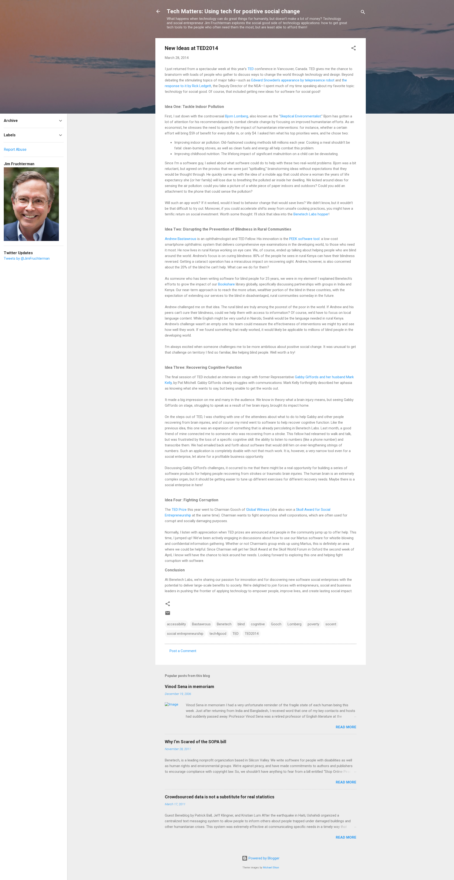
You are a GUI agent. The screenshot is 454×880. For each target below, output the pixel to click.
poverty (313, 624)
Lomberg (294, 624)
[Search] (363, 13)
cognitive (258, 624)
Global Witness (257, 509)
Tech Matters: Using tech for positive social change (233, 11)
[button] (353, 49)
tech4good (218, 633)
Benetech (224, 624)
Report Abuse (15, 149)
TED (251, 69)
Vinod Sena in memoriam (189, 686)
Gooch (276, 624)
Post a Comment (183, 651)
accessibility (176, 624)
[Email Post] (167, 615)
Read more (346, 727)
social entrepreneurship (185, 633)
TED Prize (179, 509)
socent (330, 624)
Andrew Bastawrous (180, 239)
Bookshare (227, 284)
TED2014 (251, 633)
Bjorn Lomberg (236, 116)
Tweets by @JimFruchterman (27, 258)
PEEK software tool (304, 239)
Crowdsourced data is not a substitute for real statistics (219, 796)
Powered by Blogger (263, 858)
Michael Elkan (271, 867)
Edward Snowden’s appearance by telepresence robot (293, 80)
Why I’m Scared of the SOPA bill (195, 741)
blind (241, 624)
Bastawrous (201, 624)
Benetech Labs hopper (310, 214)
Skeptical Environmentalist (300, 116)
